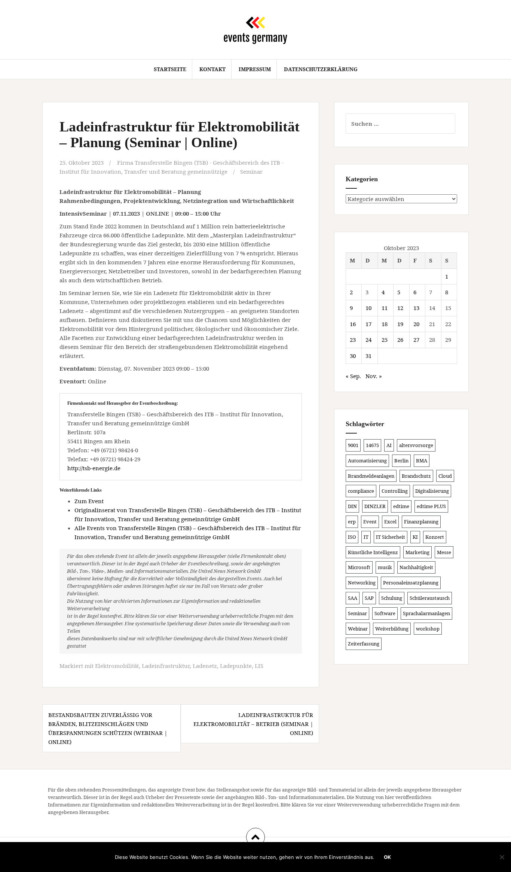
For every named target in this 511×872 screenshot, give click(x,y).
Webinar (358, 628)
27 (416, 339)
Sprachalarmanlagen (426, 613)
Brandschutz (416, 476)
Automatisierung (367, 460)
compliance (361, 490)
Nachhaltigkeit (416, 567)
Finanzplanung (421, 521)
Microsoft (359, 567)
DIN (352, 506)
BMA (421, 460)
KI (415, 537)
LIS (259, 665)
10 (368, 308)
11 (385, 308)
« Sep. (353, 376)
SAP (369, 598)
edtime (401, 506)
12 (400, 308)
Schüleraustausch (430, 598)
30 (353, 355)
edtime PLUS (431, 506)
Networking (362, 582)
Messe (444, 552)
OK (387, 857)
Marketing (417, 552)
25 (385, 339)
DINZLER (375, 506)
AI (389, 445)
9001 (353, 445)
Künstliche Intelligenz (373, 552)
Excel (390, 521)
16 (353, 324)
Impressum (255, 69)
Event (370, 521)
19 (400, 324)
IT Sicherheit (390, 537)
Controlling (395, 490)
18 (385, 324)
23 (353, 339)
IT (366, 537)
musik (385, 567)
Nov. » (373, 376)
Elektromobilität (117, 665)
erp (352, 521)
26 (400, 339)
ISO (352, 537)
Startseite (170, 69)
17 (368, 324)
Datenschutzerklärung (321, 69)
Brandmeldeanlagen (371, 476)
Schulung (391, 598)
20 (416, 324)
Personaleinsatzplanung (410, 582)
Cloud (445, 476)
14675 (372, 445)
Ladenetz (205, 665)
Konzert (434, 537)
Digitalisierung (432, 490)
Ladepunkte (236, 665)
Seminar (251, 171)
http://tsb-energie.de (93, 468)
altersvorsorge (416, 445)
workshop (428, 628)
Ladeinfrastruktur (166, 665)
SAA (352, 598)
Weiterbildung (392, 628)
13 (416, 308)
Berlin (401, 460)
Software (384, 613)
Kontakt (212, 69)
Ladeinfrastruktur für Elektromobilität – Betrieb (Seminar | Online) (253, 723)
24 (368, 339)
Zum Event (89, 501)
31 (368, 355)
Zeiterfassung (363, 643)
